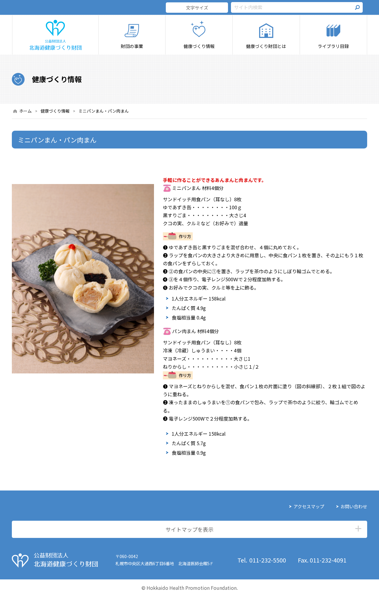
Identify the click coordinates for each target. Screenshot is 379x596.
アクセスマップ (308, 506)
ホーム (25, 111)
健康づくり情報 (55, 111)
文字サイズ (197, 7)
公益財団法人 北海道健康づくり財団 (55, 560)
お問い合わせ (354, 506)
